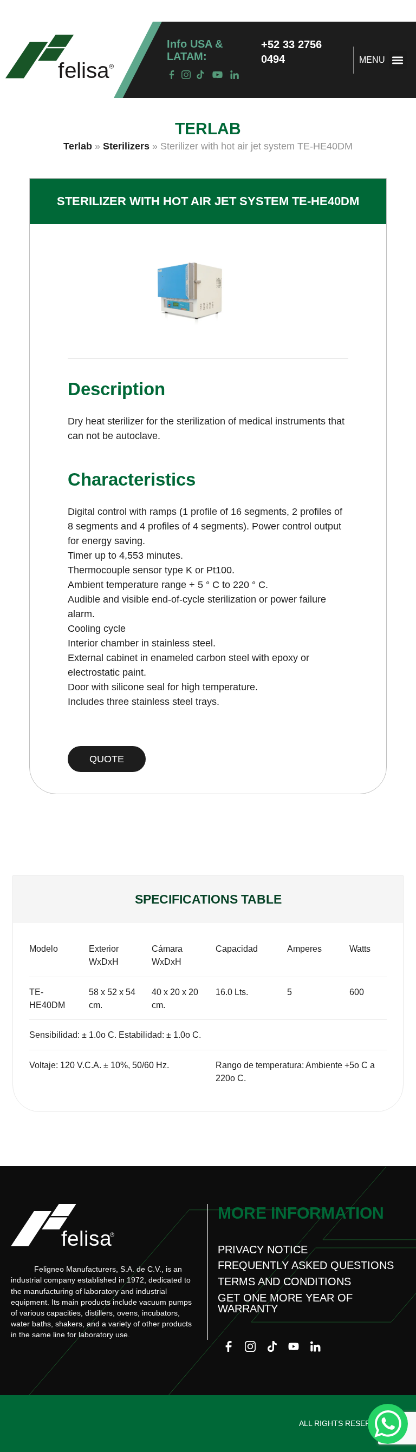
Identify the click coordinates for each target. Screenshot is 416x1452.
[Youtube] (293, 1346)
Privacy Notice (263, 1249)
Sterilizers (126, 146)
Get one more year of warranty (285, 1303)
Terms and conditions (284, 1281)
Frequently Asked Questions (306, 1265)
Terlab (77, 146)
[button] (398, 60)
